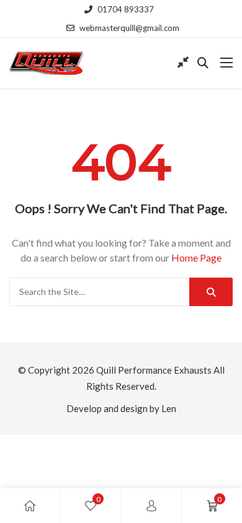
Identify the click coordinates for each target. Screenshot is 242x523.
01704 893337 (125, 9)
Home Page (196, 257)
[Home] (30, 505)
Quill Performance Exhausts (154, 370)
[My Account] (151, 505)
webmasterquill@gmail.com (129, 28)
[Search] (211, 292)
